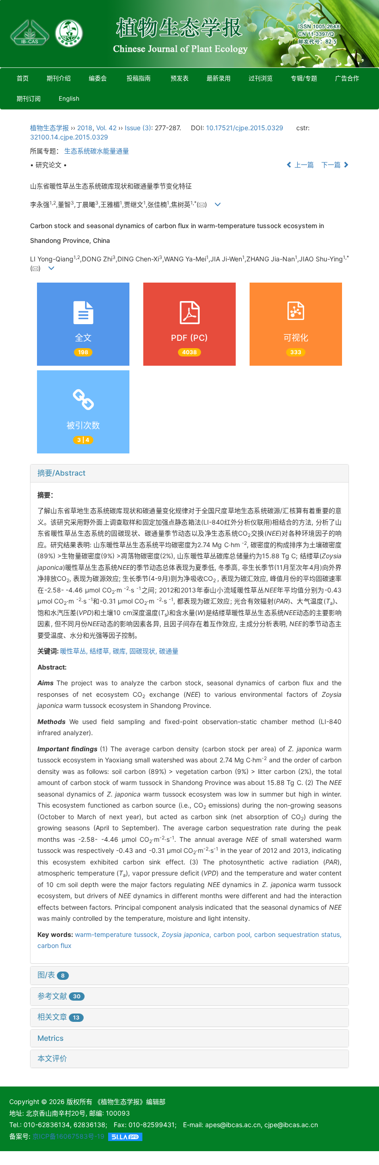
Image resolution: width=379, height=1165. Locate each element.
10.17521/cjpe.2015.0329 (244, 128)
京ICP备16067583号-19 (68, 1136)
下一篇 (331, 165)
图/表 (51, 974)
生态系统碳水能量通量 (96, 151)
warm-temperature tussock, (118, 934)
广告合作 (347, 78)
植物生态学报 (49, 128)
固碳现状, (144, 651)
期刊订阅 (28, 98)
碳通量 (168, 651)
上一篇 (303, 165)
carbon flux (54, 945)
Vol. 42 (106, 128)
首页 (22, 78)
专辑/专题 (304, 78)
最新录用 (218, 78)
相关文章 (58, 1016)
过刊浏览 (260, 78)
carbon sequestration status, (298, 934)
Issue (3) (138, 128)
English (69, 98)
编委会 (97, 78)
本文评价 (52, 1058)
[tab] (189, 473)
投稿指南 (138, 78)
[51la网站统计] (125, 1136)
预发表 (179, 78)
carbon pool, (234, 934)
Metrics (50, 1038)
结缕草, (101, 651)
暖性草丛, (75, 651)
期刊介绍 (58, 78)
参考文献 (58, 996)
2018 (84, 128)
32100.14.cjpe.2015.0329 (69, 137)
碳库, (121, 651)
